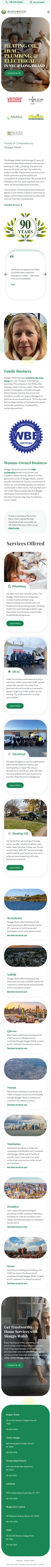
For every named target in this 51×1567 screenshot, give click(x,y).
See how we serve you (17, 935)
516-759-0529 (11, 1499)
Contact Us (12, 73)
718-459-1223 (11, 1545)
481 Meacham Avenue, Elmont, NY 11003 (22, 1516)
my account (39, 2)
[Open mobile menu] (48, 12)
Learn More (15, 623)
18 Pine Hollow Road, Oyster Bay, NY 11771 (23, 1493)
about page (13, 528)
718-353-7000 (16, 2)
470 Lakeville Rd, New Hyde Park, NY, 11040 (19, 1468)
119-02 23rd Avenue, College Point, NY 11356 (21, 1422)
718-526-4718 (11, 1452)
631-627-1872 (11, 1476)
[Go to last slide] (6, 274)
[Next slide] (45, 274)
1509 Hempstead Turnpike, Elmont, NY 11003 (20, 1445)
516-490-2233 (12, 1522)
